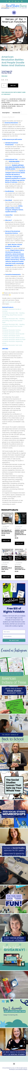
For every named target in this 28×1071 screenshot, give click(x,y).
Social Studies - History (14, 106)
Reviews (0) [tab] (16, 113)
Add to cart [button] (6, 540)
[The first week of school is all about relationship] (14, 1042)
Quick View (7, 522)
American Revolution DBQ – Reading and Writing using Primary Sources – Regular (13, 326)
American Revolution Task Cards (12, 345)
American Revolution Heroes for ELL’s (13, 337)
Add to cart (13, 85)
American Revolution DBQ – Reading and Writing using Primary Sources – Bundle (13, 315)
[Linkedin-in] (18, 1)
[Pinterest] (15, 1)
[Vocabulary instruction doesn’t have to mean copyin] (14, 928)
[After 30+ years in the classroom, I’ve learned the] (14, 842)
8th (10, 104)
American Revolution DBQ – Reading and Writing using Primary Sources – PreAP (13, 320)
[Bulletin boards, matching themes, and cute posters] (14, 1013)
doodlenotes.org (10, 302)
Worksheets (9, 108)
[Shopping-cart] (21, 1)
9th (12, 104)
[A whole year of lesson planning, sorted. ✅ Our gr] (14, 814)
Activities (16, 104)
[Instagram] (12, 1)
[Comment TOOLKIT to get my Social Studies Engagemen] (14, 700)
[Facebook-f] (6, 1)
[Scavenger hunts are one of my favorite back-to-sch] (14, 728)
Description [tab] (6, 113)
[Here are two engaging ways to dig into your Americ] (14, 671)
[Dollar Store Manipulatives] (14, 985)
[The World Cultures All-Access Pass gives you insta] (14, 757)
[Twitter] (9, 1)
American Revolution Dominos (12, 330)
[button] (14, 12)
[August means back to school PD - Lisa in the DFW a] (14, 871)
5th (5, 104)
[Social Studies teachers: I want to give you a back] (14, 956)
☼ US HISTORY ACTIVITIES (15, 99)
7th (8, 104)
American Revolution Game (11, 332)
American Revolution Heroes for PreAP (14, 339)
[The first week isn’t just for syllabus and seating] (14, 785)
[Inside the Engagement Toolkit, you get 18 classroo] (14, 899)
